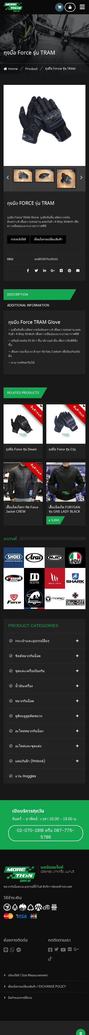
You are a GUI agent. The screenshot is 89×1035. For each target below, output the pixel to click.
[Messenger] (18, 950)
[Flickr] (70, 949)
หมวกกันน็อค (24, 701)
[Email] (78, 271)
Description (17, 294)
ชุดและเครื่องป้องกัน (30, 671)
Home (13, 69)
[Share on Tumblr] (61, 271)
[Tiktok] (50, 959)
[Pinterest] (69, 271)
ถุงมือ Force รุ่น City (62, 449)
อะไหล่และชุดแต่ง (28, 746)
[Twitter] (56, 949)
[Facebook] (50, 950)
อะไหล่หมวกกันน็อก (29, 731)
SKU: (10, 259)
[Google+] (76, 949)
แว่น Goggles (25, 776)
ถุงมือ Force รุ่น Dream (21, 449)
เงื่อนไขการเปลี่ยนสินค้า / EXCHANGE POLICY (37, 986)
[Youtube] (63, 950)
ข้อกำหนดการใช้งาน (20, 998)
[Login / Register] (70, 7)
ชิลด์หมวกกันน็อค (28, 656)
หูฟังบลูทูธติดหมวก (28, 716)
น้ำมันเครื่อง (24, 686)
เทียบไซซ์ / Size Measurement (28, 975)
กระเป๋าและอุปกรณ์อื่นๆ (32, 641)
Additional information (28, 305)
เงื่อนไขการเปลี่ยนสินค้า (48, 239)
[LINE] (6, 950)
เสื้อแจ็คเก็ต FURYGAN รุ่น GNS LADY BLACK (64, 509)
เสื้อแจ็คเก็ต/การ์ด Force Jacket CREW (22, 509)
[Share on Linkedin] (44, 271)
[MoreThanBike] (13, 7)
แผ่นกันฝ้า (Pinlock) (30, 761)
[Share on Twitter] (36, 271)
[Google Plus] (53, 271)
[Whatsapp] (12, 950)
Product (31, 69)
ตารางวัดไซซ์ (18, 239)
